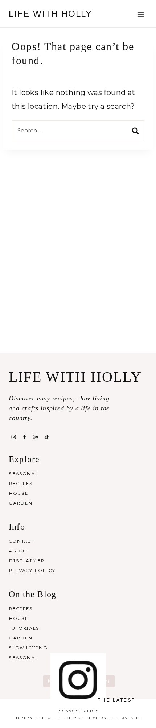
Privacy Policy (32, 570)
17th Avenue (124, 718)
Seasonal (23, 473)
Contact (21, 541)
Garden (21, 503)
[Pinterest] (35, 436)
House (18, 493)
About (18, 551)
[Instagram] (13, 436)
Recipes (21, 483)
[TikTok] (46, 436)
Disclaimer (26, 560)
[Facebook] (24, 436)
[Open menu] (140, 14)
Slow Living (28, 647)
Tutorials (24, 628)
